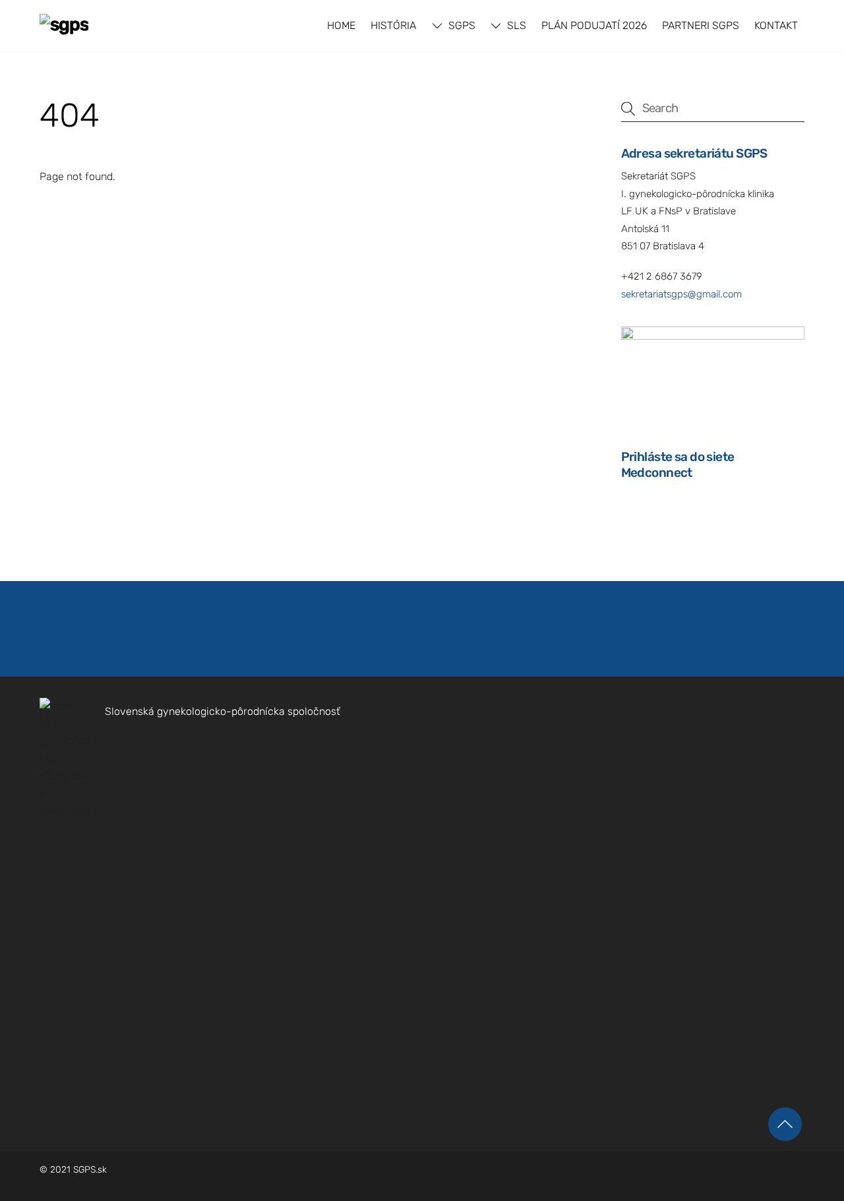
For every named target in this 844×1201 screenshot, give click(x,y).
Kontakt (776, 25)
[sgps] (64, 24)
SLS (515, 25)
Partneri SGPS (700, 25)
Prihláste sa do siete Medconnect (678, 464)
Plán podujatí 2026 (594, 25)
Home (341, 25)
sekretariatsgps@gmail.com (681, 294)
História (393, 25)
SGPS (460, 25)
